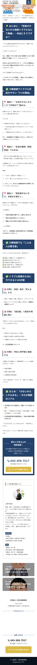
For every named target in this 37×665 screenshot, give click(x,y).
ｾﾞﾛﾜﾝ (23, 662)
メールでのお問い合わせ (19, 649)
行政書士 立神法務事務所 (11, 2)
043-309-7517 (19, 461)
